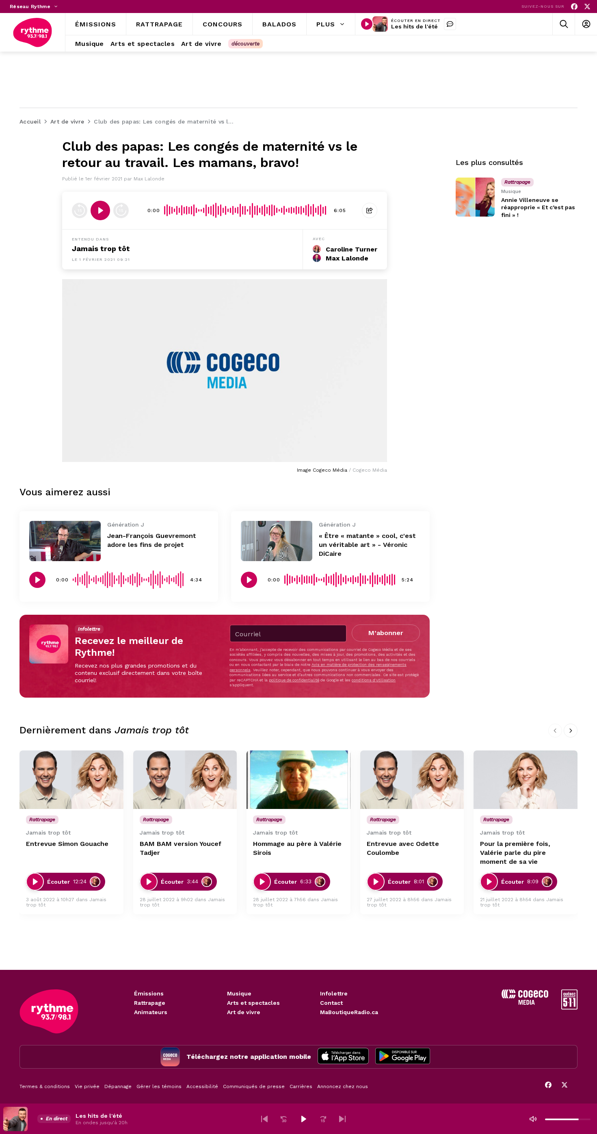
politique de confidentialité (294, 680)
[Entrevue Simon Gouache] (71, 779)
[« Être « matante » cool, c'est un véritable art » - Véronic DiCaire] (276, 541)
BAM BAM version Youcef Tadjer (180, 848)
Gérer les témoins (159, 1086)
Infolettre (334, 993)
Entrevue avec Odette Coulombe (403, 848)
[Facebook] (574, 7)
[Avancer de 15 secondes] (121, 210)
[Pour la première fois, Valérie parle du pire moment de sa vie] (526, 779)
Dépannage (118, 1086)
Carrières (301, 1086)
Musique (239, 993)
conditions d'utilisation (374, 680)
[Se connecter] (586, 24)
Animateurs (150, 1012)
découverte (245, 44)
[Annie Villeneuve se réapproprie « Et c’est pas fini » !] (475, 197)
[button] (264, 1119)
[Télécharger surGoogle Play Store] (402, 1057)
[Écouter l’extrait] (100, 210)
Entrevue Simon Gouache (67, 844)
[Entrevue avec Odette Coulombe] (412, 779)
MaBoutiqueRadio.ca (349, 1012)
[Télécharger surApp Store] (343, 1057)
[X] (587, 7)
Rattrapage (149, 1003)
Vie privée (87, 1086)
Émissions (149, 993)
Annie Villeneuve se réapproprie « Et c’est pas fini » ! (538, 207)
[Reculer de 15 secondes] (79, 210)
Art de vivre (243, 1012)
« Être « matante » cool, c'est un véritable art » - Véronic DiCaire (367, 544)
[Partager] (369, 210)
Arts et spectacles (253, 1003)
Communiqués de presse (254, 1086)
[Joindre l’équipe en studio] (450, 24)
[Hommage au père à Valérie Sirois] (298, 779)
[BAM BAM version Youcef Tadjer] (185, 779)
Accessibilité (202, 1086)
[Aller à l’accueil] (32, 32)
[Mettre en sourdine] (533, 1119)
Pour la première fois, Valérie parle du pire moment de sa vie (515, 852)
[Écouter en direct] (366, 23)
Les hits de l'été (414, 26)
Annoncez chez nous (342, 1086)
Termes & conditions (44, 1086)
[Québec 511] (569, 1007)
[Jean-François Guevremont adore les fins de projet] (65, 541)
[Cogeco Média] (525, 1002)
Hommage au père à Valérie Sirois (297, 848)
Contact (331, 1003)
